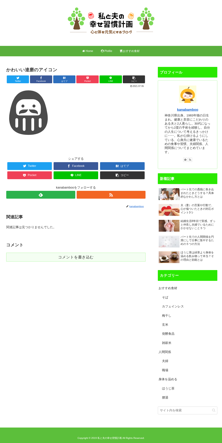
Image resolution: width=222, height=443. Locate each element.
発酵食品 (168, 333)
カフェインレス (173, 306)
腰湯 (165, 397)
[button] (214, 410)
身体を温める (168, 379)
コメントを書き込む (76, 257)
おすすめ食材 (168, 288)
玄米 (165, 324)
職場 (165, 370)
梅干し (166, 315)
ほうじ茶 (168, 388)
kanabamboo (187, 110)
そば (165, 297)
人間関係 (165, 352)
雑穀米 (166, 343)
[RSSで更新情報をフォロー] (111, 195)
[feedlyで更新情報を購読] (40, 195)
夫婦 (165, 361)
